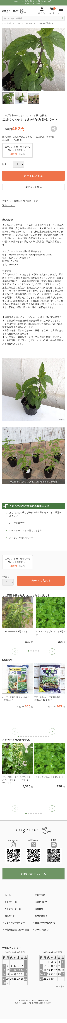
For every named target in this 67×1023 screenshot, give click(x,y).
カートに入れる (33, 175)
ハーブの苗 (7, 23)
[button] (52, 651)
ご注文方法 (40, 895)
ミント (18, 23)
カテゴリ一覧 (11, 902)
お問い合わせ (41, 915)
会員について (41, 902)
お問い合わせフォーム (33, 873)
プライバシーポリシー (15, 922)
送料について (8, 205)
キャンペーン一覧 (13, 909)
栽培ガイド (10, 915)
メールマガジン (42, 929)
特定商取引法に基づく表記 (17, 929)
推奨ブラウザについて (45, 922)
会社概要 (39, 909)
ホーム (8, 895)
